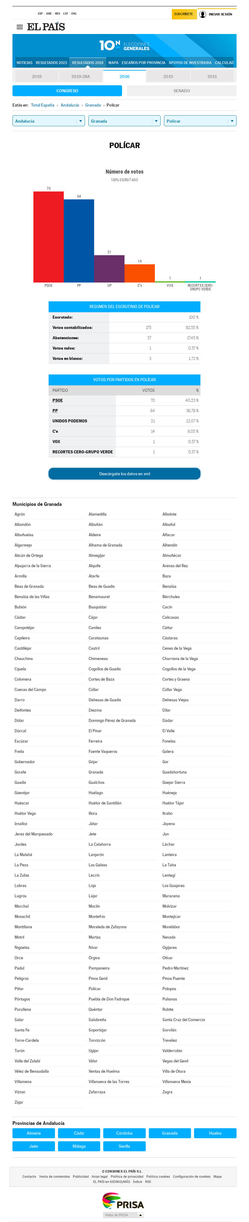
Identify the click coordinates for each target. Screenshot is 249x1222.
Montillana (23, 927)
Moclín (94, 906)
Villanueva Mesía (176, 1081)
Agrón (20, 514)
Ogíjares (169, 947)
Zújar (19, 1102)
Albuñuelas (24, 535)
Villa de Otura (174, 1071)
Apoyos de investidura (190, 63)
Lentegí (168, 875)
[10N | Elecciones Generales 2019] (124, 45)
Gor (165, 762)
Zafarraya (97, 1092)
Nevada (169, 937)
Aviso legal (100, 1177)
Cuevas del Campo (30, 689)
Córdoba (124, 1133)
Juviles (20, 844)
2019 (37, 76)
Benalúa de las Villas (32, 596)
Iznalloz (21, 823)
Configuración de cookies (191, 1177)
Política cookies (158, 1177)
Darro (20, 700)
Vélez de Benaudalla (32, 1071)
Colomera (23, 679)
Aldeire (95, 535)
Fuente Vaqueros (103, 751)
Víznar (20, 1092)
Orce (19, 958)
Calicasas (170, 617)
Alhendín (169, 545)
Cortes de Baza (101, 679)
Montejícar (171, 916)
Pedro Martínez (175, 968)
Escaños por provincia (143, 63)
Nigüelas (22, 947)
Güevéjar (22, 792)
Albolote (169, 514)
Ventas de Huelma (104, 1071)
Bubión (20, 607)
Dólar (19, 720)
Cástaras (170, 638)
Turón (20, 1050)
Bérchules (171, 596)
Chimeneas (98, 658)
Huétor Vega (25, 813)
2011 (212, 76)
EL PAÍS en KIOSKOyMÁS (111, 1182)
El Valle (168, 731)
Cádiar (20, 617)
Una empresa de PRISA (123, 1200)
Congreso (67, 90)
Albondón (23, 524)
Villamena (23, 1081)
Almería (34, 1133)
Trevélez (169, 1040)
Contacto (29, 1177)
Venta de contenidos (54, 1177)
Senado (182, 90)
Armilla (21, 576)
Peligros (22, 978)
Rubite (167, 1009)
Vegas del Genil (175, 1061)
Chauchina (24, 658)
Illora (93, 813)
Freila (19, 751)
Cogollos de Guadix (105, 669)
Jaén (33, 1146)
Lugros (20, 896)
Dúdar (167, 720)
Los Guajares (173, 885)
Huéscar (22, 803)
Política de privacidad (127, 1177)
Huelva (215, 1133)
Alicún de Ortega (29, 555)
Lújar (93, 896)
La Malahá (23, 854)
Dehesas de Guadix (105, 700)
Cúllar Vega (172, 689)
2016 (124, 76)
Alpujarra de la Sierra (33, 566)
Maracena (171, 896)
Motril (19, 937)
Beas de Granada (29, 586)
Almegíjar (97, 555)
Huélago (96, 792)
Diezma (95, 710)
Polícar (95, 989)
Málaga (79, 1146)
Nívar (93, 947)
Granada (96, 772)
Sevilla (124, 1146)
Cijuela (20, 669)
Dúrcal (20, 731)
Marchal (22, 906)
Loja (92, 885)
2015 (168, 76)
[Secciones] (19, 26)
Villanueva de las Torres (109, 1081)
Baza (166, 576)
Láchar (168, 844)
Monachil (22, 916)
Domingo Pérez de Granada (112, 720)
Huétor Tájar (173, 803)
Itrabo (167, 813)
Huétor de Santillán (105, 803)
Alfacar (168, 535)
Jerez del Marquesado (34, 834)
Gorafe (20, 772)
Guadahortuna (174, 772)
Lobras (20, 885)
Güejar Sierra (173, 782)
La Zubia (22, 875)
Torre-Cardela (27, 1040)
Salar (19, 1019)
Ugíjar (94, 1050)
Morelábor (171, 927)
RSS (148, 1182)
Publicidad (81, 1177)
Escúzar (21, 741)
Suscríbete (183, 14)
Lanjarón (96, 854)
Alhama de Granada (105, 545)
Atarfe (94, 576)
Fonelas (169, 741)
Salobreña (97, 1019)
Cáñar (167, 627)
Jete (92, 834)
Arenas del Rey (175, 566)
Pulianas (169, 999)
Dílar (166, 710)
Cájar (93, 617)
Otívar (167, 958)
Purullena (23, 1009)
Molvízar (169, 906)
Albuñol (168, 524)
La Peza (21, 865)
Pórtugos (22, 999)
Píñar (19, 989)
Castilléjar (23, 648)
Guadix (20, 782)
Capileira (22, 638)
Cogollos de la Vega (179, 669)
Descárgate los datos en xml (124, 473)
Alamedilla (98, 514)
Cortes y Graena (176, 679)
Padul (19, 968)
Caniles (95, 627)
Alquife (95, 566)
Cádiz (79, 1133)
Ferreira (95, 741)
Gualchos (96, 782)
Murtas (95, 937)
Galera (168, 751)
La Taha (169, 865)
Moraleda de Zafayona (108, 927)
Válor (93, 1061)
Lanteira (169, 854)
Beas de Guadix (102, 586)
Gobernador (25, 762)
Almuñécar (171, 555)
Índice (137, 1182)
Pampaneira (99, 968)
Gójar (93, 762)
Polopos (169, 989)
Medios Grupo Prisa (123, 1215)
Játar (93, 823)
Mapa (113, 63)
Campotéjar (25, 627)
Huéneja (169, 792)
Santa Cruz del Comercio (183, 1019)
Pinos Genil (98, 978)
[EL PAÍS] (47, 26)
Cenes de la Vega (177, 648)
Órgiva (94, 958)
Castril (94, 648)
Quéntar (96, 1009)
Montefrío (97, 916)
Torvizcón (97, 1040)
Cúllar (94, 689)
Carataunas (98, 638)
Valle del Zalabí (27, 1061)
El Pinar (95, 731)
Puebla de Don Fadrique (109, 999)
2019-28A (80, 76)
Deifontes (23, 710)
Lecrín (94, 875)
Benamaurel (99, 596)
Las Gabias (98, 865)
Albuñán (96, 524)
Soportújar (98, 1030)
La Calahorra (100, 844)
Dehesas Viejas (175, 700)
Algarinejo (23, 545)
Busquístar (98, 607)
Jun (165, 834)
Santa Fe (22, 1030)
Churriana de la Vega (180, 658)
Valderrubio (172, 1050)
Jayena (168, 823)
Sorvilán (169, 1030)
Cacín (167, 607)
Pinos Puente (173, 978)
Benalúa (169, 586)
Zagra (167, 1092)
